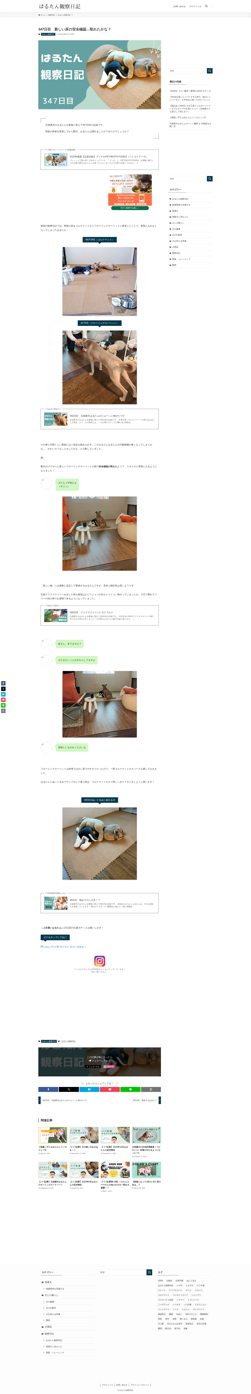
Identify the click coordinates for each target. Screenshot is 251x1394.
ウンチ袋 (200, 1285)
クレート (162, 1290)
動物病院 (204, 1314)
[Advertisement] (100, 1005)
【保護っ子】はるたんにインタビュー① (188, 117)
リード (176, 1309)
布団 (174, 1319)
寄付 (167, 1319)
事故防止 (162, 1314)
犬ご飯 (161, 1324)
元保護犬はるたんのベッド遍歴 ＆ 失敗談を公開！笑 (190, 125)
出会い (179, 1314)
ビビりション (200, 1304)
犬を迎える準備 (179, 241)
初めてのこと (191, 1314)
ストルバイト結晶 (165, 1300)
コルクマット (163, 1295)
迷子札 (177, 1328)
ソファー (180, 1300)
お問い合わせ (121, 1385)
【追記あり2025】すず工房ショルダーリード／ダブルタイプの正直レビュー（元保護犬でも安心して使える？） (190, 109)
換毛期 (194, 1319)
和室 (160, 1319)
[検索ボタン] (206, 6)
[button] (48, 1089)
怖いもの (183, 1319)
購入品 (168, 1328)
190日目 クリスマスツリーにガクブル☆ (91, 612)
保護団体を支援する (181, 205)
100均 (160, 1281)
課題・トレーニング (181, 259)
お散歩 (169, 1281)
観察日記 (176, 253)
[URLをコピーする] (151, 1089)
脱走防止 (189, 1324)
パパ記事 (187, 1304)
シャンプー (196, 1295)
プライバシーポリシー (139, 1385)
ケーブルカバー (175, 1290)
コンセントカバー (180, 1295)
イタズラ (189, 1285)
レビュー (186, 1309)
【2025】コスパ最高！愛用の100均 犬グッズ (190, 91)
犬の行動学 (177, 235)
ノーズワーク (163, 1304)
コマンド (198, 1290)
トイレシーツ (193, 1300)
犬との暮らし (178, 223)
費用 (174, 265)
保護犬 (175, 211)
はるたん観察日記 (48, 34)
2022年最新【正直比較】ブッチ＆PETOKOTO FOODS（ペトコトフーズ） (109, 156)
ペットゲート (163, 1309)
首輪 (185, 1328)
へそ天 (179, 1285)
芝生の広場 (201, 1324)
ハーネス (176, 1304)
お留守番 (179, 1281)
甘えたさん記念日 (174, 1324)
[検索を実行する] (210, 71)
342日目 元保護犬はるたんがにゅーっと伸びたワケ (97, 416)
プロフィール (107, 1385)
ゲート (188, 1290)
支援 (202, 1319)
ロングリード (198, 1309)
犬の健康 (176, 229)
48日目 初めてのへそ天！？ (85, 900)
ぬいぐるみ (191, 1281)
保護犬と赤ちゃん (180, 217)
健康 (171, 1314)
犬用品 (175, 247)
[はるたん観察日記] (59, 6)
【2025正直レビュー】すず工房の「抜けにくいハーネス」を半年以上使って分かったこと (190, 98)
